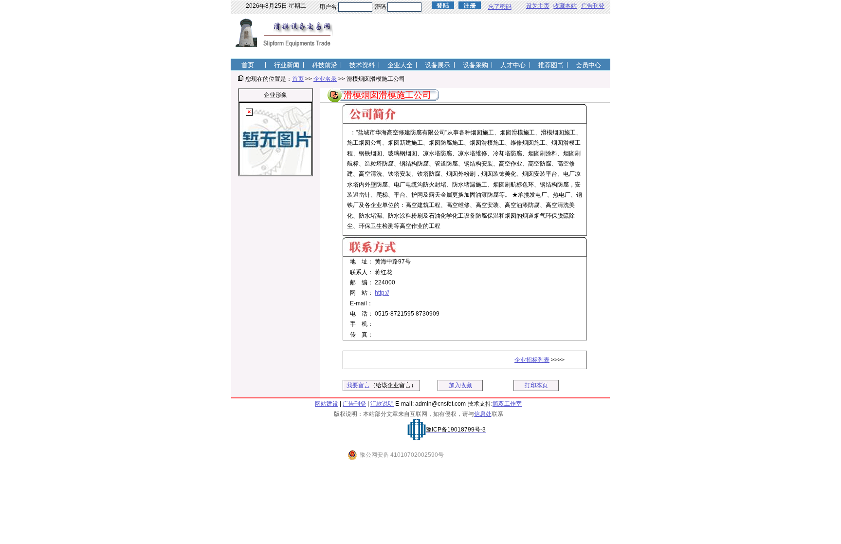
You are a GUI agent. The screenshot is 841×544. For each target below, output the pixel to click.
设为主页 (537, 5)
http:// (382, 292)
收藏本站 (565, 5)
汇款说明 (382, 403)
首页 (298, 78)
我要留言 (358, 385)
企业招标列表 (531, 359)
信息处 (483, 414)
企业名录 (325, 78)
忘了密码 (500, 6)
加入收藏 (460, 385)
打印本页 (536, 385)
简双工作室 (507, 403)
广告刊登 (592, 5)
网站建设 (326, 403)
